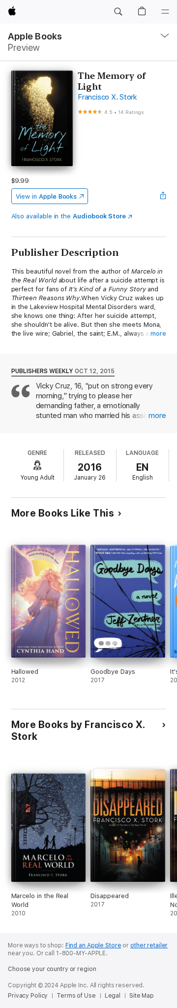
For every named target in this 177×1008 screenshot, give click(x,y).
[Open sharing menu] (162, 196)
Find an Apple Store (93, 945)
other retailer (149, 945)
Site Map (141, 995)
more (158, 333)
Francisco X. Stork (107, 97)
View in (46, 196)
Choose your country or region (52, 969)
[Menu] (165, 12)
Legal (112, 995)
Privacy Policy (28, 995)
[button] (118, 12)
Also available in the (68, 216)
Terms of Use (76, 995)
